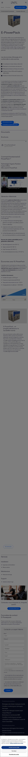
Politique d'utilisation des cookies (16, 743)
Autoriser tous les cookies (14, 747)
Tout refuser (14, 751)
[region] (14, 746)
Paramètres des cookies (14, 754)
